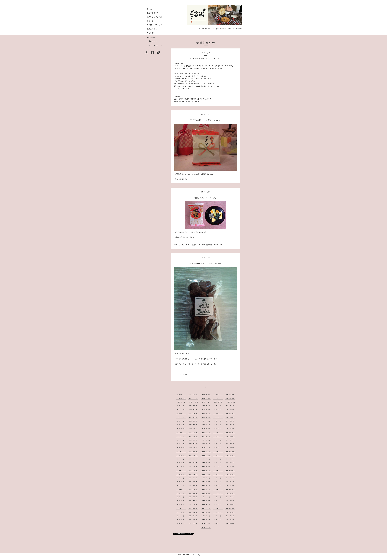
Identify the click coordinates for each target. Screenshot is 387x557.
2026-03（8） (181, 398)
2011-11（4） (181, 508)
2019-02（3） (218, 455)
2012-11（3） (206, 501)
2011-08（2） (218, 508)
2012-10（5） (218, 501)
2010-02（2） (181, 523)
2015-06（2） (230, 478)
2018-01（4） (193, 463)
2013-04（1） (206, 497)
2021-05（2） (181, 440)
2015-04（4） (193, 482)
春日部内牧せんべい (189, 555)
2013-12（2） (230, 489)
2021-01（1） (230, 440)
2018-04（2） (218, 459)
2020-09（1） (218, 444)
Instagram (151, 37)
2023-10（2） (206, 417)
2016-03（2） (206, 474)
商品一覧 (150, 21)
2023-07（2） (181, 421)
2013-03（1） (218, 497)
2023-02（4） (230, 421)
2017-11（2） (218, 463)
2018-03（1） (230, 459)
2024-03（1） (218, 413)
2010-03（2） (230, 520)
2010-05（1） (206, 520)
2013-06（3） (181, 497)
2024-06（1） (181, 413)
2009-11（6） (218, 523)
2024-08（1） (218, 409)
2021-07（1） (218, 436)
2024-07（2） (230, 409)
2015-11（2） (181, 478)
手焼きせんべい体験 (154, 17)
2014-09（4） (206, 485)
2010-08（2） (230, 516)
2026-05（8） (218, 394)
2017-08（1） (181, 466)
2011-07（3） (230, 508)
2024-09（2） (206, 409)
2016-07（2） (218, 470)
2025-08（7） (206, 402)
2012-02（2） (218, 504)
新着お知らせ (152, 29)
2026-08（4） (181, 394)
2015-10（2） (193, 478)
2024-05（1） (193, 413)
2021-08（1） (206, 436)
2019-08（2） (218, 451)
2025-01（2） (230, 406)
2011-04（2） (206, 512)
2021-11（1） (230, 432)
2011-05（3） (193, 512)
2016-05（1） (181, 474)
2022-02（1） (193, 432)
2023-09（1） (218, 417)
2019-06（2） (181, 455)
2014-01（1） (218, 489)
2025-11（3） (230, 398)
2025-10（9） (181, 402)
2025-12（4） (218, 398)
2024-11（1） (193, 409)
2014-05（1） (181, 489)
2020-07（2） (230, 444)
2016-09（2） (193, 470)
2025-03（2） (206, 406)
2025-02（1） (218, 406)
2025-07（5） (218, 402)
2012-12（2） (193, 501)
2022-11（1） (206, 425)
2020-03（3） (206, 447)
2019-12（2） (230, 447)
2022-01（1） (206, 432)
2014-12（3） (181, 485)
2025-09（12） (194, 402)
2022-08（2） (181, 428)
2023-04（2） (206, 421)
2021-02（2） (218, 440)
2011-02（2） (230, 512)
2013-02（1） (230, 497)
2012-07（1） (193, 504)
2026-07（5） (193, 394)
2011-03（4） (218, 512)
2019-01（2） (230, 455)
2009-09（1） (206, 527)
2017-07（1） (193, 466)
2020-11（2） (193, 444)
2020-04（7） (193, 447)
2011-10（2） (193, 508)
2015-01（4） (230, 482)
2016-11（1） (181, 470)
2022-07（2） (193, 428)
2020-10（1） (206, 444)
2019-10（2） (193, 451)
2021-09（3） (193, 436)
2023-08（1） (230, 417)
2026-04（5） (230, 394)
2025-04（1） (193, 406)
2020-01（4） (218, 447)
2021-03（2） (206, 440)
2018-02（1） (181, 463)
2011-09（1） (206, 508)
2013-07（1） (230, 493)
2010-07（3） (181, 520)
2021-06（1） (230, 436)
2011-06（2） (181, 512)
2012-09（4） (230, 501)
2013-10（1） (193, 493)
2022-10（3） (218, 425)
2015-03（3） (206, 482)
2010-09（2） (218, 516)
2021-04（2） (193, 440)
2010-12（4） (181, 516)
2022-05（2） (218, 428)
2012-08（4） (181, 504)
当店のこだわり (153, 13)
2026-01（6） (206, 398)
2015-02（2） (218, 482)
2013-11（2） (181, 493)
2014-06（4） (230, 485)
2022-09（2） (230, 425)
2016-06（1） (230, 470)
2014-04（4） (193, 489)
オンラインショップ (154, 45)
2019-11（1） (181, 451)
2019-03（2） (206, 455)
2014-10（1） (193, 485)
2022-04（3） (230, 428)
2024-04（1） (206, 413)
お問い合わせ (152, 41)
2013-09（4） (206, 493)
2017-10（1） (230, 463)
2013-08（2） (218, 493)
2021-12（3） (218, 432)
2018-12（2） (181, 459)
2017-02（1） (218, 466)
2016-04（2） (193, 474)
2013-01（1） (181, 501)
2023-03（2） (218, 421)
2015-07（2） (218, 478)
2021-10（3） (181, 436)
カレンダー (151, 33)
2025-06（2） (231, 402)
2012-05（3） (206, 504)
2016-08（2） (206, 470)
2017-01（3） (230, 466)
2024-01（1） (230, 413)
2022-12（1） (193, 425)
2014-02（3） (206, 489)
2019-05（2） (193, 455)
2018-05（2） (206, 459)
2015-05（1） (181, 482)
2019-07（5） (230, 451)
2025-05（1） (181, 406)
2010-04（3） (218, 520)
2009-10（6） (230, 523)
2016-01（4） (218, 474)
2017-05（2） (206, 466)
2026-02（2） (193, 398)
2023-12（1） (181, 417)
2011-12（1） (230, 504)
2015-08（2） (206, 478)
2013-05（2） (193, 497)
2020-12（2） (181, 444)
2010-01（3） (193, 523)
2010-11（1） (193, 516)
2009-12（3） (206, 523)
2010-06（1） (193, 520)
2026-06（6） (206, 394)
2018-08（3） (193, 459)
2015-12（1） (230, 474)
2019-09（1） (206, 451)
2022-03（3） (181, 432)
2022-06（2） (206, 428)
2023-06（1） (193, 421)
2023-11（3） (193, 417)
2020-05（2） (181, 447)
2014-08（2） (218, 485)
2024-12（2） (181, 409)
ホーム (149, 9)
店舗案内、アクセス (154, 25)
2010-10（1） (206, 516)
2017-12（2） (206, 463)
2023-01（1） (181, 425)
